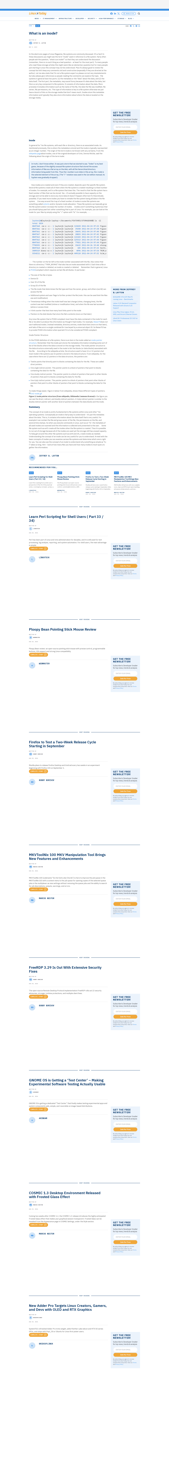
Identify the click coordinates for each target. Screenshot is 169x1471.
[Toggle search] (139, 13)
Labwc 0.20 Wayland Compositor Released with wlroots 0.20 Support (124, 305)
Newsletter (130, 13)
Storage (121, 18)
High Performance (106, 18)
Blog (130, 18)
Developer (80, 18)
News (37, 18)
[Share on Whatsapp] (139, 26)
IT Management (49, 18)
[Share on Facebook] (131, 26)
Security (91, 18)
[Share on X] (133, 26)
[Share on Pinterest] (136, 26)
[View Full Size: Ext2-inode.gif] (68, 393)
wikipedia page (35, 153)
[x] (118, 13)
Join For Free (125, 132)
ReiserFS (97, 322)
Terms (135, 140)
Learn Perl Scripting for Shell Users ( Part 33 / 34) (40, 478)
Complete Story (37, 548)
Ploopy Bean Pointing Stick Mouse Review (68, 478)
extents (46, 204)
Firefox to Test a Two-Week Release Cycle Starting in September (97, 479)
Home (30, 26)
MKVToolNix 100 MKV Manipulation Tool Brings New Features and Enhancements (126, 479)
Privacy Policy (119, 142)
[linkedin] (115, 13)
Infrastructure (65, 18)
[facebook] (111, 13)
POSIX (33, 270)
